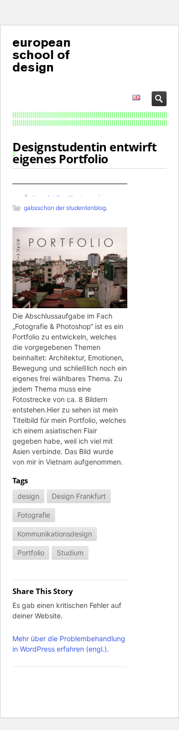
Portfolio (30, 552)
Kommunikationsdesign (54, 534)
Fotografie (33, 515)
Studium (70, 552)
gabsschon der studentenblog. (65, 207)
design (28, 496)
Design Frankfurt (79, 496)
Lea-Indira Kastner (63, 198)
